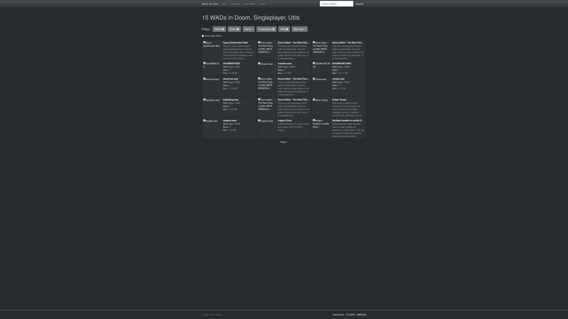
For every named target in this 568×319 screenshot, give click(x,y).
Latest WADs (249, 3)
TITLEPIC (350, 314)
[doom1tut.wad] (211, 78)
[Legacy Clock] (265, 120)
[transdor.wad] (265, 63)
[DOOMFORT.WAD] (321, 64)
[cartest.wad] (319, 78)
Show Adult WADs (213, 35)
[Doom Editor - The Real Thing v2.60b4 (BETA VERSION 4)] (266, 46)
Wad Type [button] (299, 29)
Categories (235, 3)
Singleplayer (265, 29)
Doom (233, 29)
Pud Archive (338, 314)
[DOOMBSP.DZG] (212, 64)
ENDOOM (361, 314)
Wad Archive (210, 4)
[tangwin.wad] (210, 120)
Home (225, 3)
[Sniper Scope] (320, 99)
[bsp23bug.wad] (211, 99)
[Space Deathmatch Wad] (212, 43)
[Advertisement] (284, 164)
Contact (261, 3)
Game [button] (248, 29)
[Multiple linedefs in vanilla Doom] (321, 123)
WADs (218, 29)
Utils (283, 29)
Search (359, 4)
